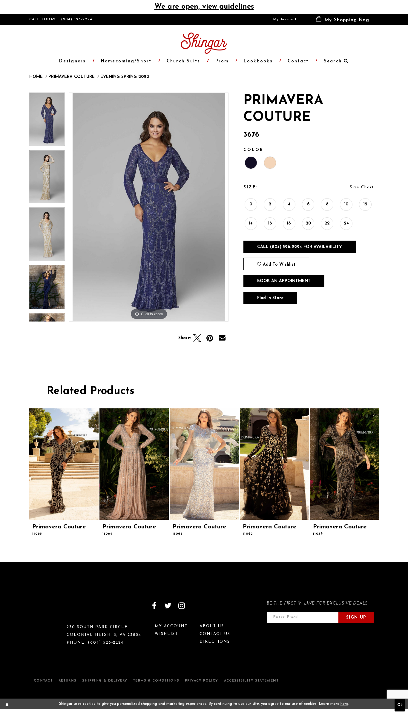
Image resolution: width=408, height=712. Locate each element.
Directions (215, 642)
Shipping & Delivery (104, 680)
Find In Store (270, 298)
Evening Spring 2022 (124, 77)
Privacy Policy (201, 680)
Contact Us (215, 634)
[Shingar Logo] (55, 609)
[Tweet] (197, 338)
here (344, 704)
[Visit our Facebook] (154, 605)
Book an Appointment (284, 281)
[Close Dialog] (7, 705)
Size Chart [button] (362, 187)
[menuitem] (285, 19)
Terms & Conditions (156, 680)
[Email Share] (222, 338)
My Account (285, 19)
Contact (43, 680)
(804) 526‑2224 (76, 19)
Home (36, 77)
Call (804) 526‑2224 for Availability (299, 247)
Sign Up (356, 617)
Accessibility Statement (251, 680)
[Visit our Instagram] (181, 605)
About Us (212, 626)
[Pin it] (209, 338)
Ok (400, 705)
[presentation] (64, 464)
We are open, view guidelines (204, 6)
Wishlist (166, 634)
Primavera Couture (71, 77)
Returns (68, 680)
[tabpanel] (47, 121)
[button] (342, 19)
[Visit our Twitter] (168, 605)
